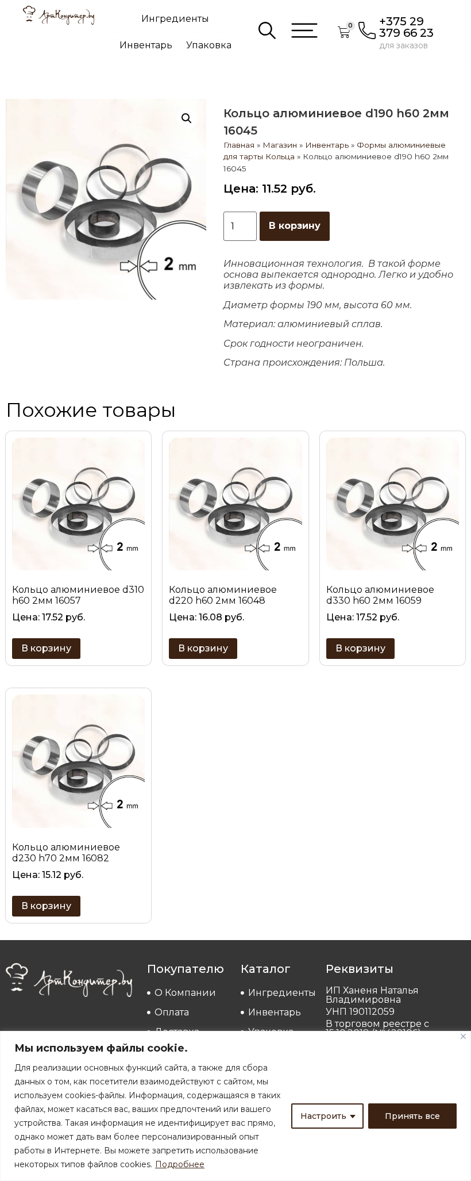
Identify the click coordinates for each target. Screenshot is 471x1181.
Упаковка (208, 45)
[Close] (463, 1036)
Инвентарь (145, 45)
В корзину (295, 225)
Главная (238, 144)
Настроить (323, 1116)
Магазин (279, 144)
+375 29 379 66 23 (406, 27)
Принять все (412, 1116)
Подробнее (179, 1164)
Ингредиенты (175, 18)
